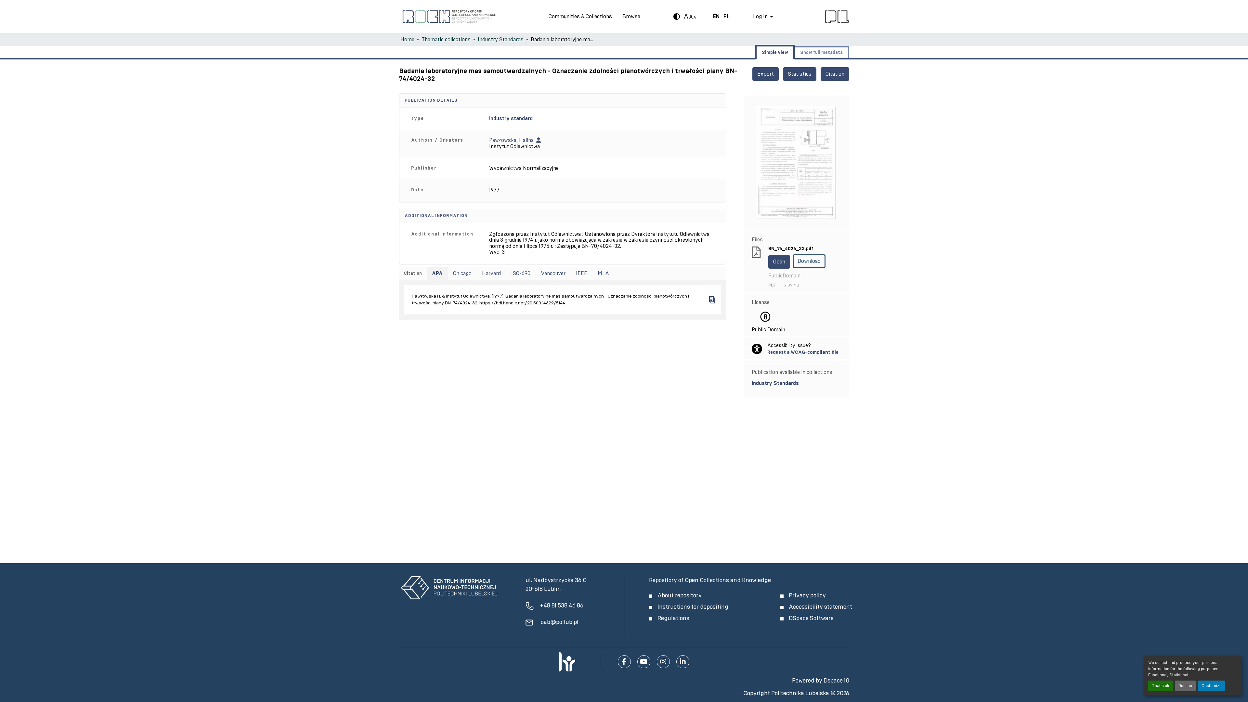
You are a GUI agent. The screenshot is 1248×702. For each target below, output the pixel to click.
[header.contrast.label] (676, 16)
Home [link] (407, 39)
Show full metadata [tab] (821, 52)
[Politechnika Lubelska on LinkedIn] (682, 661)
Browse (631, 16)
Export (765, 74)
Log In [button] (761, 16)
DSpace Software (811, 618)
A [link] (686, 16)
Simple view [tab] (775, 52)
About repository (679, 596)
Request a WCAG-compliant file (802, 352)
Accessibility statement (820, 607)
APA (437, 273)
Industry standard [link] (511, 118)
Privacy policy (807, 596)
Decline (1185, 686)
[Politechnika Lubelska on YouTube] (643, 661)
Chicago (462, 273)
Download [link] (809, 261)
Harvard (491, 273)
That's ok (1160, 686)
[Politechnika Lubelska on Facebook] (624, 661)
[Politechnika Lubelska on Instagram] (663, 661)
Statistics (800, 74)
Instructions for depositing (692, 607)
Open (779, 261)
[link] (796, 383)
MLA (603, 273)
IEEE (581, 273)
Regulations (673, 618)
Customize (1212, 686)
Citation (835, 74)
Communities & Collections (580, 16)
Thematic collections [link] (446, 39)
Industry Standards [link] (501, 39)
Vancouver (553, 273)
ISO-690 (520, 273)
